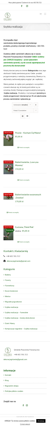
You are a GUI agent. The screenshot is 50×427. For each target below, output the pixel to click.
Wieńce (7, 296)
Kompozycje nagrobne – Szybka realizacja (21, 328)
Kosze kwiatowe (11, 291)
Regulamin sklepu (11, 386)
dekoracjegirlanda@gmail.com (18, 261)
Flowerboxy (9, 285)
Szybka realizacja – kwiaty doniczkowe (20, 318)
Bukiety (8, 275)
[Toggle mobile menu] (45, 14)
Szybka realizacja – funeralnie (16, 312)
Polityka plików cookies (14, 391)
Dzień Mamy (10, 323)
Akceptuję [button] (41, 421)
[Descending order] (36, 104)
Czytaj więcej (25, 424)
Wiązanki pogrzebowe (13, 301)
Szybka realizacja (11, 307)
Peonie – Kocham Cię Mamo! (28, 132)
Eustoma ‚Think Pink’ (24, 227)
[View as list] (27, 116)
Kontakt (8, 375)
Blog (7, 380)
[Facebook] (23, 405)
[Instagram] (27, 405)
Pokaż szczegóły (24, 147)
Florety (8, 280)
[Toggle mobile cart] (40, 14)
